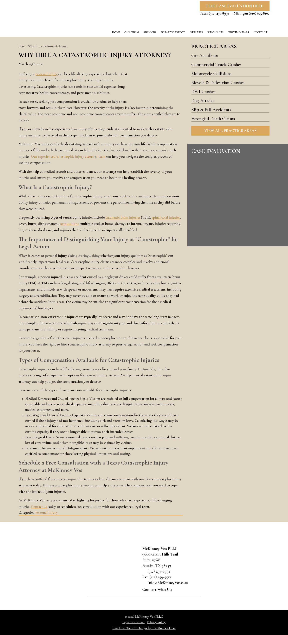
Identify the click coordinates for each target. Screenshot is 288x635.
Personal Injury (46, 512)
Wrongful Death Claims (213, 118)
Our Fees (196, 32)
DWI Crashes (203, 91)
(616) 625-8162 (259, 13)
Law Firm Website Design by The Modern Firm (144, 628)
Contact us (39, 506)
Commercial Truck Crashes (216, 64)
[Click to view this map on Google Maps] (112, 570)
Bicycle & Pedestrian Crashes (217, 82)
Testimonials (238, 32)
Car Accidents (204, 55)
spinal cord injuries (166, 217)
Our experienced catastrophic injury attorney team (68, 156)
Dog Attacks (202, 100)
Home (116, 32)
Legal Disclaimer (133, 622)
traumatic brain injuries (123, 217)
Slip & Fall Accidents (211, 109)
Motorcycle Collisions (211, 73)
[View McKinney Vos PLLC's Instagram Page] (194, 589)
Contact (260, 32)
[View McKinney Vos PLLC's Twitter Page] (185, 589)
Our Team (131, 32)
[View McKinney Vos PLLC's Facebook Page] (176, 589)
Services (150, 32)
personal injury (46, 74)
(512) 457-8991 (219, 13)
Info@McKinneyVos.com (168, 582)
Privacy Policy (156, 622)
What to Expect (173, 32)
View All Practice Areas (230, 130)
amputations (69, 223)
